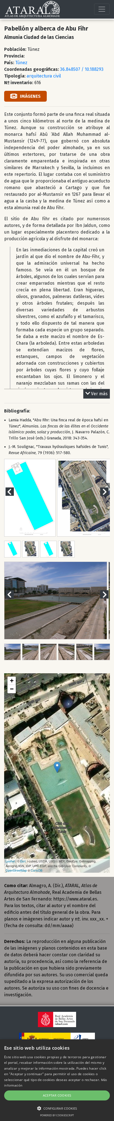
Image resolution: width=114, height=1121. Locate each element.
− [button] (12, 688)
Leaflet (10, 861)
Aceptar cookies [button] (57, 1095)
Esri (22, 861)
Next (107, 491)
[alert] (57, 1080)
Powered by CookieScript (57, 1115)
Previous (13, 491)
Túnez (21, 62)
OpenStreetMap (16, 870)
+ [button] (12, 680)
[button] (57, 1108)
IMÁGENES (30, 96)
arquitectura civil (44, 76)
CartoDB (36, 870)
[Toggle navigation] (102, 9)
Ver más (99, 393)
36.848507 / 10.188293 (81, 69)
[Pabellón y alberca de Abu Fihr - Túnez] (57, 767)
